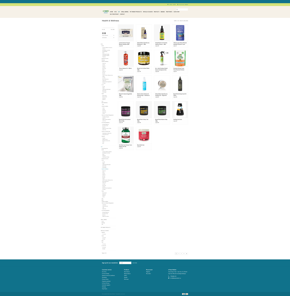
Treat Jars (103, 48)
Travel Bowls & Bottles (105, 55)
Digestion (103, 174)
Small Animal (125, 11)
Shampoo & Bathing (105, 124)
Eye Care (103, 73)
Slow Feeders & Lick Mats (106, 50)
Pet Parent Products (136, 11)
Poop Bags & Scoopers (105, 116)
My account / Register (183, 4)
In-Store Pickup (114, 14)
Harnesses (104, 110)
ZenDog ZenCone (177, 119)
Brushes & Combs (105, 125)
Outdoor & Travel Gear (106, 131)
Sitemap (104, 287)
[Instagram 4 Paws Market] (187, 263)
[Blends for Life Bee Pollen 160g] (144, 58)
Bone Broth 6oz (140, 145)
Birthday (103, 248)
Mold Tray (104, 99)
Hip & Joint (104, 63)
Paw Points (169, 11)
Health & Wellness (184, 20)
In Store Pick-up (105, 283)
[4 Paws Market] (106, 12)
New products (127, 273)
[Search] (177, 9)
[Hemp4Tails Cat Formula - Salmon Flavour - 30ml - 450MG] (162, 32)
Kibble (103, 163)
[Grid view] (103, 33)
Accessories (104, 129)
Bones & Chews (104, 96)
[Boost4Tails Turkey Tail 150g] (144, 109)
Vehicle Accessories (105, 134)
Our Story (176, 11)
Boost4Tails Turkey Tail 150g (142, 120)
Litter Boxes (104, 204)
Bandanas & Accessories (106, 140)
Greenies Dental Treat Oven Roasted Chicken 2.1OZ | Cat (178, 69)
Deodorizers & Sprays (105, 216)
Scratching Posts (105, 148)
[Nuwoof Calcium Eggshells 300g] (126, 84)
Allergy (103, 76)
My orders (148, 273)
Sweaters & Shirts (105, 139)
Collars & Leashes (105, 106)
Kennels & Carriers (105, 58)
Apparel (103, 136)
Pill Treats (104, 83)
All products (127, 271)
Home (111, 11)
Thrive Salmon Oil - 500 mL (125, 68)
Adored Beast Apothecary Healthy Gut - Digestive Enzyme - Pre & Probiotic (161, 94)
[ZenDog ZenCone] (180, 109)
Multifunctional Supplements (107, 81)
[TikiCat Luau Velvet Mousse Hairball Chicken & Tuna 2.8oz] (180, 32)
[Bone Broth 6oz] (144, 135)
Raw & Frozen (104, 95)
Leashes (103, 109)
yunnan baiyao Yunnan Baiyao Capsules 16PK (124, 43)
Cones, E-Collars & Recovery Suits (107, 75)
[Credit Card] (183, 294)
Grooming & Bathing (105, 122)
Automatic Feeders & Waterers (107, 151)
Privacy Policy (105, 279)
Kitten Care (104, 182)
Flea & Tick (104, 71)
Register (148, 271)
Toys (102, 101)
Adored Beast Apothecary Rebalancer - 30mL (143, 43)
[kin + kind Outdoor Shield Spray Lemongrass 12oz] (162, 58)
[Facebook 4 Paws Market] (184, 263)
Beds (103, 104)
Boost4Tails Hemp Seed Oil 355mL (179, 94)
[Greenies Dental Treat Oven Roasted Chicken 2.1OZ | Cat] (180, 58)
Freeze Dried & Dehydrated (106, 89)
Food (103, 84)
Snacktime (104, 98)
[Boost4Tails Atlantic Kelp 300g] (162, 109)
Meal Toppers (104, 167)
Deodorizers (104, 208)
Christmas (104, 234)
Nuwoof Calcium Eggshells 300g (125, 94)
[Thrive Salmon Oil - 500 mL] (126, 58)
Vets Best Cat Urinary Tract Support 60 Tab (125, 145)
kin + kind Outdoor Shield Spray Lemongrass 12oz (161, 69)
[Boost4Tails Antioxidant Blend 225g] (126, 109)
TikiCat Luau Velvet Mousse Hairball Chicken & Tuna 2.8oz (180, 43)
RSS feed (126, 279)
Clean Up (103, 118)
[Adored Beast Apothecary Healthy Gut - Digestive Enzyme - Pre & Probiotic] (162, 84)
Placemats (104, 56)
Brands (163, 11)
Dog (115, 11)
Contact (122, 14)
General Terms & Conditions (108, 275)
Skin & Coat (104, 68)
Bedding (103, 222)
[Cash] (186, 294)
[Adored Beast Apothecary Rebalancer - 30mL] (144, 32)
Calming (103, 67)
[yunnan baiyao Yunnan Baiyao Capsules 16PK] (126, 32)
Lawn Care (104, 120)
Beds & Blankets (104, 102)
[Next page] (186, 253)
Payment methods (106, 281)
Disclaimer (104, 277)
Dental (103, 69)
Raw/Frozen (104, 90)
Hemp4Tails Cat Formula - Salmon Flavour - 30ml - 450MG (161, 43)
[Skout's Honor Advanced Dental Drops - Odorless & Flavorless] (144, 84)
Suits (103, 143)
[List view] (105, 33)
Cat (119, 11)
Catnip (103, 196)
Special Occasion (148, 11)
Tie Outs (103, 113)
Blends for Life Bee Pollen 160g (143, 69)
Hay (102, 224)
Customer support (106, 285)
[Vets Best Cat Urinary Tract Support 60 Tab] (126, 135)
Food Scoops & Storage (105, 54)
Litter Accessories (105, 206)
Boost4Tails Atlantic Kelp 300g (161, 120)
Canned (103, 86)
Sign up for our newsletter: (110, 263)
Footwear (103, 138)
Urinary (103, 64)
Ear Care (103, 72)
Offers (125, 275)
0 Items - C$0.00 (172, 4)
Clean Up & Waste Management (108, 115)
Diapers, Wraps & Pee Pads (106, 119)
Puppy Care (104, 80)
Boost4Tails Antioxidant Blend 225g (124, 120)
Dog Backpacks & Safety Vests (106, 133)
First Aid (103, 77)
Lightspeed (123, 293)
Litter (103, 207)
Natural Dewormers (105, 79)
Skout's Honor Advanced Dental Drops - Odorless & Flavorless (143, 94)
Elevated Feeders (104, 51)
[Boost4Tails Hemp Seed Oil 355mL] (180, 84)
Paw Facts (156, 11)
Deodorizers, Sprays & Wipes (106, 128)
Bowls (103, 45)
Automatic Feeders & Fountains (107, 47)
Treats (103, 93)
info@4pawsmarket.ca (175, 278)
